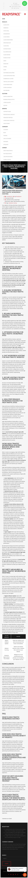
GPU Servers (6, 90)
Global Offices (7, 159)
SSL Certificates (7, 51)
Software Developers (8, 72)
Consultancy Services (8, 120)
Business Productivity (9, 99)
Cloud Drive (6, 36)
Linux (4, 60)
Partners (5, 141)
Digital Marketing (8, 96)
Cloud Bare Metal (7, 84)
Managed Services (8, 117)
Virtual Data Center (8, 81)
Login (16, 3)
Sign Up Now (16, 8)
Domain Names (7, 48)
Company (4, 147)
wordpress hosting (13, 203)
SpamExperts (6, 33)
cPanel (5, 66)
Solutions (4, 93)
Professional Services (9, 114)
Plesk (4, 69)
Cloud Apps (6, 24)
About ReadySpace (8, 150)
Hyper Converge (7, 87)
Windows (5, 63)
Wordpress (9, 196)
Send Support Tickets (16, 6)
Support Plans (7, 111)
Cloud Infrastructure (9, 75)
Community (5, 126)
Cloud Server (6, 54)
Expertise (4, 108)
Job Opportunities (8, 156)
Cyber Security (7, 102)
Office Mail (6, 30)
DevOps (5, 105)
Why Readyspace (7, 153)
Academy (5, 129)
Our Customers (7, 138)
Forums (5, 135)
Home (3, 18)
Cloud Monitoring (8, 39)
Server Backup (7, 42)
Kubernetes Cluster (8, 78)
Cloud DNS (6, 45)
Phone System (6, 57)
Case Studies (6, 123)
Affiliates (5, 144)
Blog (4, 132)
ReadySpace (18, 196)
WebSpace (5, 27)
